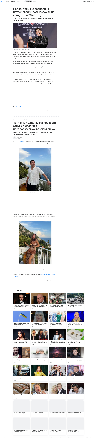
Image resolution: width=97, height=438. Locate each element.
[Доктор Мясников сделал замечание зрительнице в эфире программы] (75, 373)
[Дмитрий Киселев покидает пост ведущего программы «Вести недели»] (39, 301)
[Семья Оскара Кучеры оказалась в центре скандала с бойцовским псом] (21, 301)
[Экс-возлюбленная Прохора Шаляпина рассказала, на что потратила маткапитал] (39, 373)
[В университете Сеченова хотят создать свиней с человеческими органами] (21, 391)
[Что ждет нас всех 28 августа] (57, 355)
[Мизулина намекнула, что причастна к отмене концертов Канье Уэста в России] (75, 319)
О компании (5, 437)
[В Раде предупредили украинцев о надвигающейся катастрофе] (21, 319)
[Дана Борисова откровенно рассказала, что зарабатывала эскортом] (21, 408)
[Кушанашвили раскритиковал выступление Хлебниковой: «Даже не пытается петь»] (21, 337)
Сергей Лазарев (20, 106)
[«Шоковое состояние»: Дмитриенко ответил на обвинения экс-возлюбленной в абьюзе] (75, 426)
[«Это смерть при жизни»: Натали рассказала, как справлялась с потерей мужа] (39, 319)
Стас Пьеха (21, 141)
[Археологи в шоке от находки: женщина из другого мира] (75, 337)
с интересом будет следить (39, 106)
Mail (1, 437)
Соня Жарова (19, 137)
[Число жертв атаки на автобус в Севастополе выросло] (21, 426)
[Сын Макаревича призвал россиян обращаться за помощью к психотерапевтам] (57, 373)
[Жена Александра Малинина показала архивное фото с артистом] (57, 391)
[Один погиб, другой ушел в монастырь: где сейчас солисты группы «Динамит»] (39, 337)
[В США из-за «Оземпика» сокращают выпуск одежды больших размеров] (57, 319)
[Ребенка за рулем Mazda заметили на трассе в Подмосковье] (21, 373)
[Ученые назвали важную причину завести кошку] (57, 408)
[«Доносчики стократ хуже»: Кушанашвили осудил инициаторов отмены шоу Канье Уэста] (75, 391)
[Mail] (1, 1)
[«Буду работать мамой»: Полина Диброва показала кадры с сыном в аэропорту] (39, 426)
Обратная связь (92, 437)
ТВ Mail (25, 119)
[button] (35, 35)
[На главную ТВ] (3, 1)
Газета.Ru (25, 5)
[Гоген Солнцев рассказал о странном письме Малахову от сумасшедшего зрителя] (39, 408)
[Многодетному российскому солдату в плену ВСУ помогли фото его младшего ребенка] (57, 301)
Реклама (9, 437)
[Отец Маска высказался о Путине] (39, 391)
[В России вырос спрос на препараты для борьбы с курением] (57, 426)
